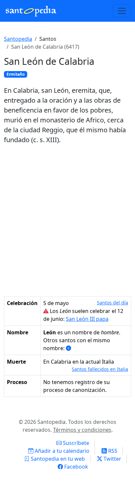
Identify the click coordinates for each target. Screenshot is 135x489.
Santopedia (18, 38)
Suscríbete (75, 443)
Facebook (75, 466)
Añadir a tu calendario (61, 450)
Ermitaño (16, 74)
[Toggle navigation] (122, 10)
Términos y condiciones (82, 429)
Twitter (111, 458)
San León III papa (87, 318)
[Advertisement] (67, 220)
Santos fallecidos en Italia (100, 369)
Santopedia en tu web (57, 458)
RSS (112, 450)
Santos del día (112, 302)
